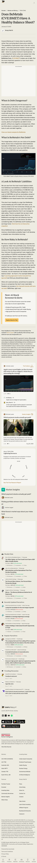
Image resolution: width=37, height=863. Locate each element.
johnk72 (7, 689)
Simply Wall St (9, 30)
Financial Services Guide (7, 849)
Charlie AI (21, 814)
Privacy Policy (5, 854)
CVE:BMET (16, 58)
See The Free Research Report (12, 482)
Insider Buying (23, 765)
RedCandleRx (8, 623)
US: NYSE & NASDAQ (7, 759)
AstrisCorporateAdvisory (10, 605)
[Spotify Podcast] (11, 716)
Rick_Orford (8, 557)
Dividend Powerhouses (25, 762)
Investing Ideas (5, 790)
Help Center (22, 801)
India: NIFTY (4, 768)
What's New (4, 799)
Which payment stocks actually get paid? (16, 494)
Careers (21, 796)
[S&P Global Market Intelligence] (7, 736)
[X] (5, 716)
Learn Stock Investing (25, 804)
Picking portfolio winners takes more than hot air (17, 503)
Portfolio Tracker (5, 784)
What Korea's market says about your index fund (17, 513)
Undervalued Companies (25, 759)
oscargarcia (8, 638)
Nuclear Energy (23, 768)
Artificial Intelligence (24, 774)
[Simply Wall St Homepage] (3, 1)
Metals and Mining (13, 10)
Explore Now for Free (11, 320)
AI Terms (3, 856)
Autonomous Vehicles (24, 771)
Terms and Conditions (7, 851)
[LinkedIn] (2, 716)
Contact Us (22, 793)
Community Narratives (7, 793)
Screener (3, 787)
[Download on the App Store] (6, 722)
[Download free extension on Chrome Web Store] (10, 726)
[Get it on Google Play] (19, 722)
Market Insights (5, 796)
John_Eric (7, 568)
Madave (7, 681)
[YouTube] (8, 716)
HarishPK (7, 674)
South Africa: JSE (6, 774)
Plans (20, 784)
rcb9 (6, 579)
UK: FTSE (3, 762)
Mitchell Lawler (9, 497)
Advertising (22, 787)
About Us (21, 790)
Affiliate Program (23, 807)
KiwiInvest (7, 659)
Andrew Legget (9, 507)
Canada (3, 10)
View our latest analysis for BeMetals (13, 132)
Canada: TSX (4, 771)
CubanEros (7, 649)
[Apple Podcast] (14, 716)
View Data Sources (6, 746)
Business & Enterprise (25, 810)
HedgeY (7, 590)
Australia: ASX (5, 765)
